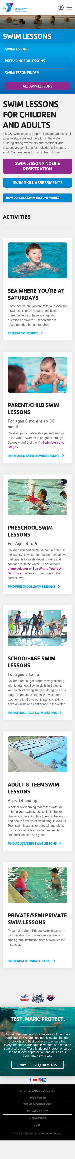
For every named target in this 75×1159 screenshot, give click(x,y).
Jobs (37, 1124)
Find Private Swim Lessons (29, 961)
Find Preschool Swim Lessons (32, 586)
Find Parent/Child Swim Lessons (34, 455)
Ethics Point (37, 1118)
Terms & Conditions (37, 1104)
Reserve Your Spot (23, 333)
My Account (61, 7)
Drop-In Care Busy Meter (37, 1091)
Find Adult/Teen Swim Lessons (32, 843)
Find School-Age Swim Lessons (32, 712)
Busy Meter (37, 1097)
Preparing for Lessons (25, 61)
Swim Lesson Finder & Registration (37, 166)
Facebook (30, 1080)
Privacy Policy (37, 1111)
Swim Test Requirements (37, 1065)
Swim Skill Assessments (37, 182)
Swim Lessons (16, 49)
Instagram (40, 1080)
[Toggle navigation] (70, 7)
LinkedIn (44, 1080)
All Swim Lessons (37, 86)
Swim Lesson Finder (22, 72)
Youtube (35, 1080)
